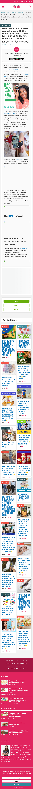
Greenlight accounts (9, 113)
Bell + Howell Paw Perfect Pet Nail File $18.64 (8, 445)
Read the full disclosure (7, 44)
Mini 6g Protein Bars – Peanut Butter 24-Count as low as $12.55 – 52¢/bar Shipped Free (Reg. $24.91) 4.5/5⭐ (8, 414)
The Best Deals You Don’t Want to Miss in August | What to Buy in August (24, 344)
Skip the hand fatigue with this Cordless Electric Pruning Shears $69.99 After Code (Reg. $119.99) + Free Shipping (8, 580)
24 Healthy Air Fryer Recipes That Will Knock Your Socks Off (17, 700)
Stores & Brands (20, 663)
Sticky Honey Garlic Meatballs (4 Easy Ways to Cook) (18, 690)
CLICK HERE (23, 248)
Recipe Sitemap (13, 666)
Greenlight (20, 12)
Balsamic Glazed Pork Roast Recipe (17, 723)
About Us (9, 663)
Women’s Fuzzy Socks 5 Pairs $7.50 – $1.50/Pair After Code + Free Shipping (8, 382)
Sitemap (23, 666)
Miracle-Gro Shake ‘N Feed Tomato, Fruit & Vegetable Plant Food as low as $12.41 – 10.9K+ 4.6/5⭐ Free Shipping (24, 373)
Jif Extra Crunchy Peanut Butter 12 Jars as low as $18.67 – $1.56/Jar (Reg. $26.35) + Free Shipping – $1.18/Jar (24, 407)
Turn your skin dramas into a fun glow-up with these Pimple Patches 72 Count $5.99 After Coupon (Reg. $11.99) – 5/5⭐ (8, 641)
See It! (16, 301)
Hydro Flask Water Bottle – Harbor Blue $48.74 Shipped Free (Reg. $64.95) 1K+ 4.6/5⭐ (8, 470)
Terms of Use (10, 668)
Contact (20, 1)
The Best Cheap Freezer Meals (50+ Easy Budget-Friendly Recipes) (17, 714)
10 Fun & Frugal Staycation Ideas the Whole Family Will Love (23, 497)
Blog (14, 1)
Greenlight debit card (15, 70)
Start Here (15, 661)
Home (3, 12)
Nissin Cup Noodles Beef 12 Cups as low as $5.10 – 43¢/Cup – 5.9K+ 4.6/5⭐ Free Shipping (24, 470)
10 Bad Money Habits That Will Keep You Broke (18, 731)
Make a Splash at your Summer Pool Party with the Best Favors (8, 612)
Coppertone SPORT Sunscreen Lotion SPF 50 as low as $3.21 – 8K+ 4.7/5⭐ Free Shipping (24, 440)
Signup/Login (28, 1)
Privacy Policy (22, 668)
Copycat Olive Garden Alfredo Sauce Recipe (17, 681)
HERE (10, 216)
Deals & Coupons (11, 12)
